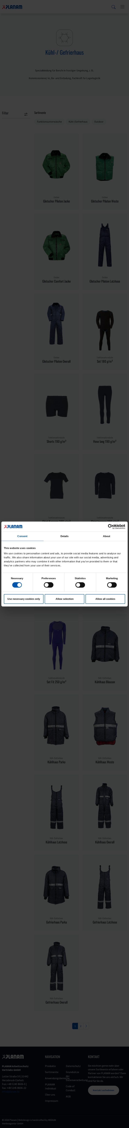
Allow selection (65, 598)
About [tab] (106, 536)
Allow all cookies (105, 598)
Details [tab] (64, 536)
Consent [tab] (22, 536)
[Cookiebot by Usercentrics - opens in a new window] (110, 526)
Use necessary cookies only (23, 598)
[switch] (48, 585)
